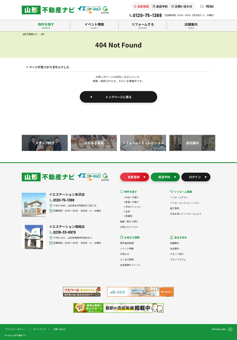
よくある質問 (127, 259)
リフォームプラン (179, 197)
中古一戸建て (132, 197)
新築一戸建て (132, 202)
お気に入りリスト (129, 226)
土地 (127, 211)
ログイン (195, 177)
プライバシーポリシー (15, 329)
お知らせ (124, 254)
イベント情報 (127, 248)
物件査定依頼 (127, 243)
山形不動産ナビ (48, 177)
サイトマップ (39, 329)
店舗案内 (174, 243)
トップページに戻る (118, 97)
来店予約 (162, 6)
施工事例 (174, 208)
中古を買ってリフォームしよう (186, 213)
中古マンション (133, 206)
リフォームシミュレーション (184, 202)
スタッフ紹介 (177, 254)
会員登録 (143, 6)
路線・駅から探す (129, 221)
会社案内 (174, 248)
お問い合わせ (183, 6)
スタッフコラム (178, 259)
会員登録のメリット (130, 264)
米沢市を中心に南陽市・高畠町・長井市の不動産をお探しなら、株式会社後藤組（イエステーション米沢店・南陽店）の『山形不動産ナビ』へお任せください (48, 10)
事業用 (128, 216)
